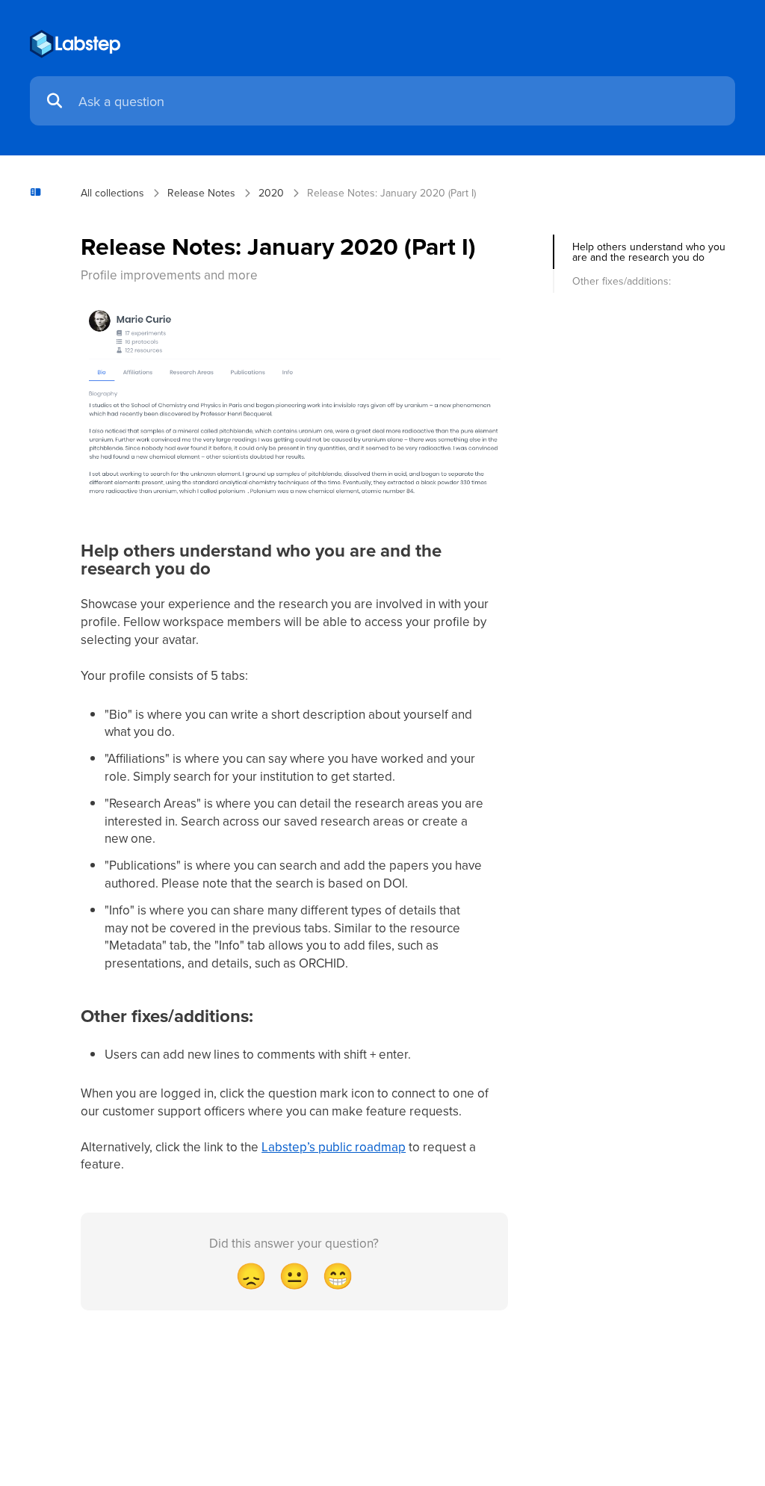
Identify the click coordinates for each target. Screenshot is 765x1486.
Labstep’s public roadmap (333, 1147)
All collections (112, 192)
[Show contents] (41, 192)
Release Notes (201, 192)
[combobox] (399, 101)
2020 (271, 192)
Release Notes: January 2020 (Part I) (391, 192)
